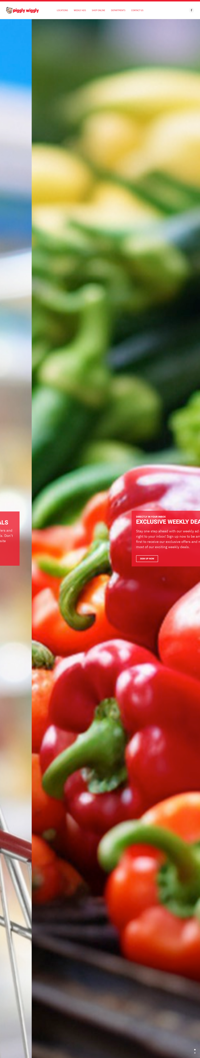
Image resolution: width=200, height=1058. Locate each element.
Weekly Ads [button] (80, 10)
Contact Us (137, 10)
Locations (62, 10)
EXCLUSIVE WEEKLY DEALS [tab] (195, 1053)
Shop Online (98, 10)
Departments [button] (118, 10)
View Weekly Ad (116, 558)
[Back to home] (22, 10)
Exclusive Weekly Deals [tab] (195, 1049)
